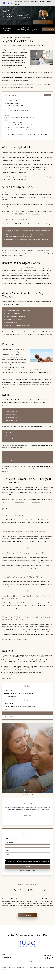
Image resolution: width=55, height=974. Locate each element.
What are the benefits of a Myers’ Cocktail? (18, 124)
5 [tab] (32, 794)
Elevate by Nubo (9, 690)
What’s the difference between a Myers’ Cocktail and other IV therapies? (26, 134)
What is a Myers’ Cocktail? (13, 122)
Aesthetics (18, 1)
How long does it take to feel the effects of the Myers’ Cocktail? (24, 132)
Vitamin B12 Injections (10, 716)
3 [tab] (27, 794)
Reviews (42, 1)
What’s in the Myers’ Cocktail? (14, 105)
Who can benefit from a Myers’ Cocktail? (17, 127)
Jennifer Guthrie (6, 72)
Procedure (7, 113)
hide (48, 95)
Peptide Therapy (9, 703)
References (8, 137)
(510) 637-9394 (11, 87)
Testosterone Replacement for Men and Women (19, 693)
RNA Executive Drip (10, 696)
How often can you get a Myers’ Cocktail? (18, 129)
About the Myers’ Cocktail (12, 103)
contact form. (36, 502)
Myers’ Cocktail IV (9, 713)
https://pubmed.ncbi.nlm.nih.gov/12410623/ (33, 656)
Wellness (26, 1)
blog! (25, 179)
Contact (17, 4)
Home (3, 37)
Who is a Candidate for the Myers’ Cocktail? (17, 110)
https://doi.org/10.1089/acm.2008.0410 (24, 663)
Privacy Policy (44, 861)
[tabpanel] (27, 748)
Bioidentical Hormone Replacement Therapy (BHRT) (20, 706)
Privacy (30, 870)
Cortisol (6, 709)
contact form (27, 87)
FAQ (6, 120)
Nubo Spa (42, 72)
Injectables (27, 771)
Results (6, 115)
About (49, 1)
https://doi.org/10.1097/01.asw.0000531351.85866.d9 (18, 669)
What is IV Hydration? (10, 100)
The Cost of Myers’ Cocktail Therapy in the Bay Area (19, 117)
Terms (34, 870)
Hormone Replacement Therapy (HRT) (16, 700)
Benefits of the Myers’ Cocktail (13, 108)
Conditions (34, 1)
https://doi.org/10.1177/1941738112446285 (15, 674)
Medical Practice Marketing (20, 935)
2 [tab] (25, 794)
